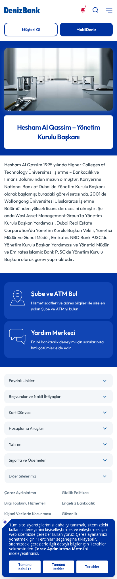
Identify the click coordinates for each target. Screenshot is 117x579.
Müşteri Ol (31, 29)
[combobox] (58, 476)
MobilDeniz (86, 29)
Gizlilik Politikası (75, 492)
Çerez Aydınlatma (20, 492)
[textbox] (58, 476)
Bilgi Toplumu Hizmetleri (25, 503)
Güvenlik (69, 513)
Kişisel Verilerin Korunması (27, 513)
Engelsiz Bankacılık (78, 503)
